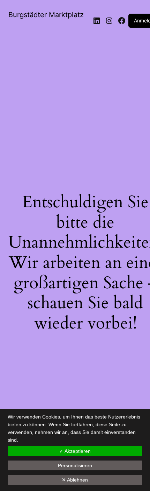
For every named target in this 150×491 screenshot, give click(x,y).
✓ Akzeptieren (75, 451)
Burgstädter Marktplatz (46, 15)
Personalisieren (75, 465)
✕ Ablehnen (75, 480)
